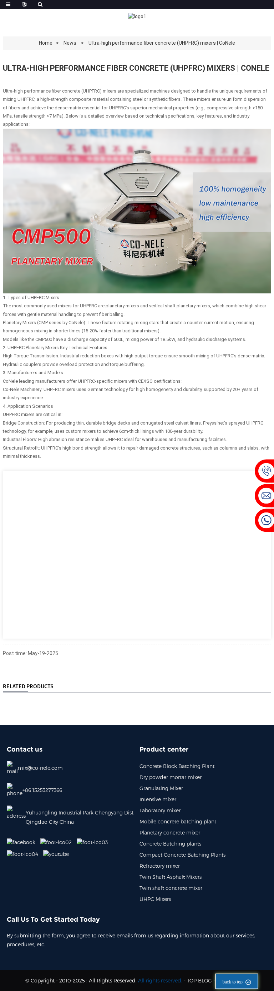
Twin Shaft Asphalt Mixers (170, 877)
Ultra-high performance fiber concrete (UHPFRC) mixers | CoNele (161, 43)
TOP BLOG (199, 980)
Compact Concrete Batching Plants (182, 855)
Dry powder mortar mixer (170, 777)
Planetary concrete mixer (169, 832)
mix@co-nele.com (40, 768)
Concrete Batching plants (170, 844)
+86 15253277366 (42, 790)
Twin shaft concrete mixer (170, 888)
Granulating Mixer (161, 788)
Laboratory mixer (160, 810)
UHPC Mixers (155, 899)
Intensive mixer (157, 799)
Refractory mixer (159, 866)
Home (45, 43)
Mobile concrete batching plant (177, 821)
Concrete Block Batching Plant (176, 766)
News (70, 43)
